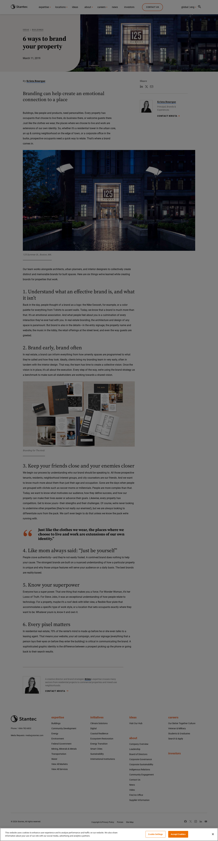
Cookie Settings (155, 834)
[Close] (212, 834)
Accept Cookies (178, 834)
